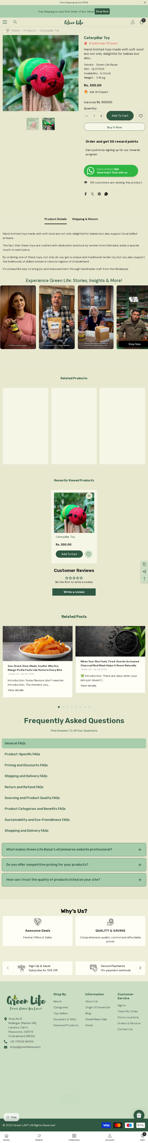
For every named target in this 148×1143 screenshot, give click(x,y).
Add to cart (120, 115)
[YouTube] (51, 1074)
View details (16, 690)
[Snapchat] (40, 1074)
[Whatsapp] (106, 194)
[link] (25, 448)
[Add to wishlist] (140, 115)
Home (15, 30)
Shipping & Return (85, 219)
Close (144, 2)
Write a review (74, 592)
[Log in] (133, 22)
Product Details (56, 219)
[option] (41, 73)
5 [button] (76, 707)
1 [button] (59, 707)
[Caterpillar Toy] (74, 513)
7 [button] (85, 707)
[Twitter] (92, 194)
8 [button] (89, 707)
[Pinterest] (99, 194)
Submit (69, 1099)
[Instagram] (17, 1074)
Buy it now (114, 127)
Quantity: (90, 108)
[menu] (5, 22)
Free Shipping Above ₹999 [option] (74, 2)
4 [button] (72, 707)
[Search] (15, 22)
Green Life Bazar (107, 65)
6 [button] (80, 707)
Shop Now (102, 11)
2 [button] (63, 707)
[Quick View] (89, 496)
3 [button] (67, 707)
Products (30, 30)
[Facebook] (85, 194)
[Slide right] (140, 968)
